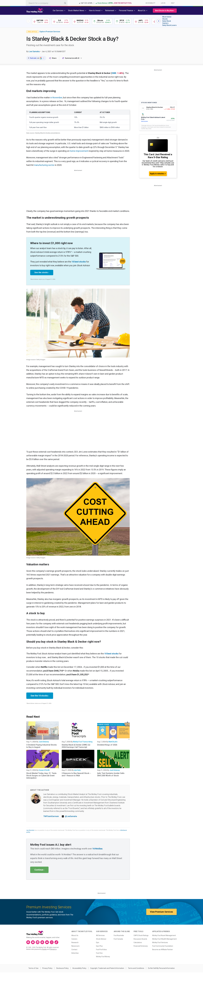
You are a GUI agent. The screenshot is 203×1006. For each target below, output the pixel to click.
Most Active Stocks (166, 18)
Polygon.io (53, 949)
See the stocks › (41, 272)
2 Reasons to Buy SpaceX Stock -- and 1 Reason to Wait (76, 774)
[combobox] (47, 3)
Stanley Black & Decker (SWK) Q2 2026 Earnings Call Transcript (76, 746)
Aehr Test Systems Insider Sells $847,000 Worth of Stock (110, 774)
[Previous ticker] (28, 21)
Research (74, 942)
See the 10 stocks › (40, 695)
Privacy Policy (47, 968)
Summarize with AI (72, 58)
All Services (100, 935)
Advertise (75, 953)
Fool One (99, 953)
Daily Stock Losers (169, 25)
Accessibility (150, 3)
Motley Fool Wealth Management (164, 939)
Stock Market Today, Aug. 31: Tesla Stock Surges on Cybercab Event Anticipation (41, 775)
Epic (97, 942)
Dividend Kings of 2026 (107, 745)
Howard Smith (44, 770)
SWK (114, 73)
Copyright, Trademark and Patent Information (107, 968)
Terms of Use (33, 968)
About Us (74, 935)
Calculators (138, 942)
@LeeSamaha (71, 816)
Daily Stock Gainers (166, 22)
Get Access (144, 121)
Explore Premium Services (50, 32)
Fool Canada (118, 939)
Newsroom (75, 946)
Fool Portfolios (101, 949)
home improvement (79, 151)
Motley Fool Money (103, 957)
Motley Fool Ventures (160, 942)
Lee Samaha (34, 51)
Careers (74, 939)
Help (172, 3)
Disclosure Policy (62, 968)
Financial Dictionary (141, 946)
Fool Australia (119, 935)
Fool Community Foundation (162, 946)
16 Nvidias (97, 848)
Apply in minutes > (158, 173)
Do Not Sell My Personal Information (161, 968)
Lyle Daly (77, 770)
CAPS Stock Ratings (141, 935)
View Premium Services (161, 912)
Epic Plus (99, 946)
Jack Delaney (44, 742)
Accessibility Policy (79, 968)
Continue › (39, 870)
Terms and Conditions (136, 968)
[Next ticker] (158, 21)
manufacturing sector (44, 165)
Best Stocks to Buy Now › (164, 11)
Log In (163, 3)
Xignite (44, 949)
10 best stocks (79, 261)
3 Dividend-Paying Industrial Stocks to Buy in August (41, 746)
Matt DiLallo (113, 742)
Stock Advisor (101, 939)
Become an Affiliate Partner (162, 949)
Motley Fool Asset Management (164, 935)
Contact (74, 949)
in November (56, 97)
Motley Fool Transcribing (82, 742)
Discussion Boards (140, 939)
